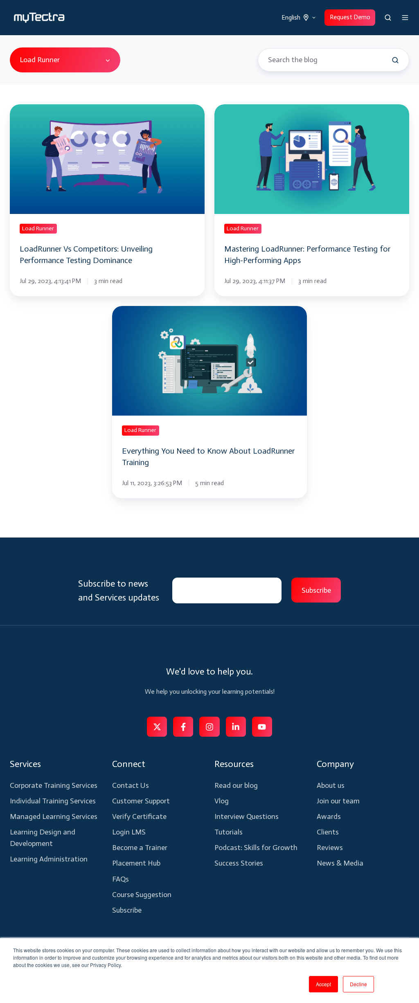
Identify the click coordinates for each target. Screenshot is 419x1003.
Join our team (338, 800)
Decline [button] (358, 984)
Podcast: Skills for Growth (255, 847)
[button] (388, 17)
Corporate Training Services (53, 785)
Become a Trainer (139, 847)
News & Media (340, 863)
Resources (234, 763)
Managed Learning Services (53, 816)
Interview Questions (246, 816)
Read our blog (236, 785)
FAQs (120, 879)
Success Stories (238, 863)
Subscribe (127, 910)
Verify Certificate (139, 816)
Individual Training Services (53, 800)
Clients (328, 832)
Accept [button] (323, 984)
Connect (128, 763)
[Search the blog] (395, 60)
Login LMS (129, 832)
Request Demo (350, 17)
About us (331, 785)
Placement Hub (136, 863)
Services (25, 763)
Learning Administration (49, 859)
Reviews (330, 847)
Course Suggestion (141, 894)
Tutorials (228, 832)
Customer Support (141, 800)
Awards (329, 816)
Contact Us (130, 785)
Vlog (221, 800)
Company (335, 763)
